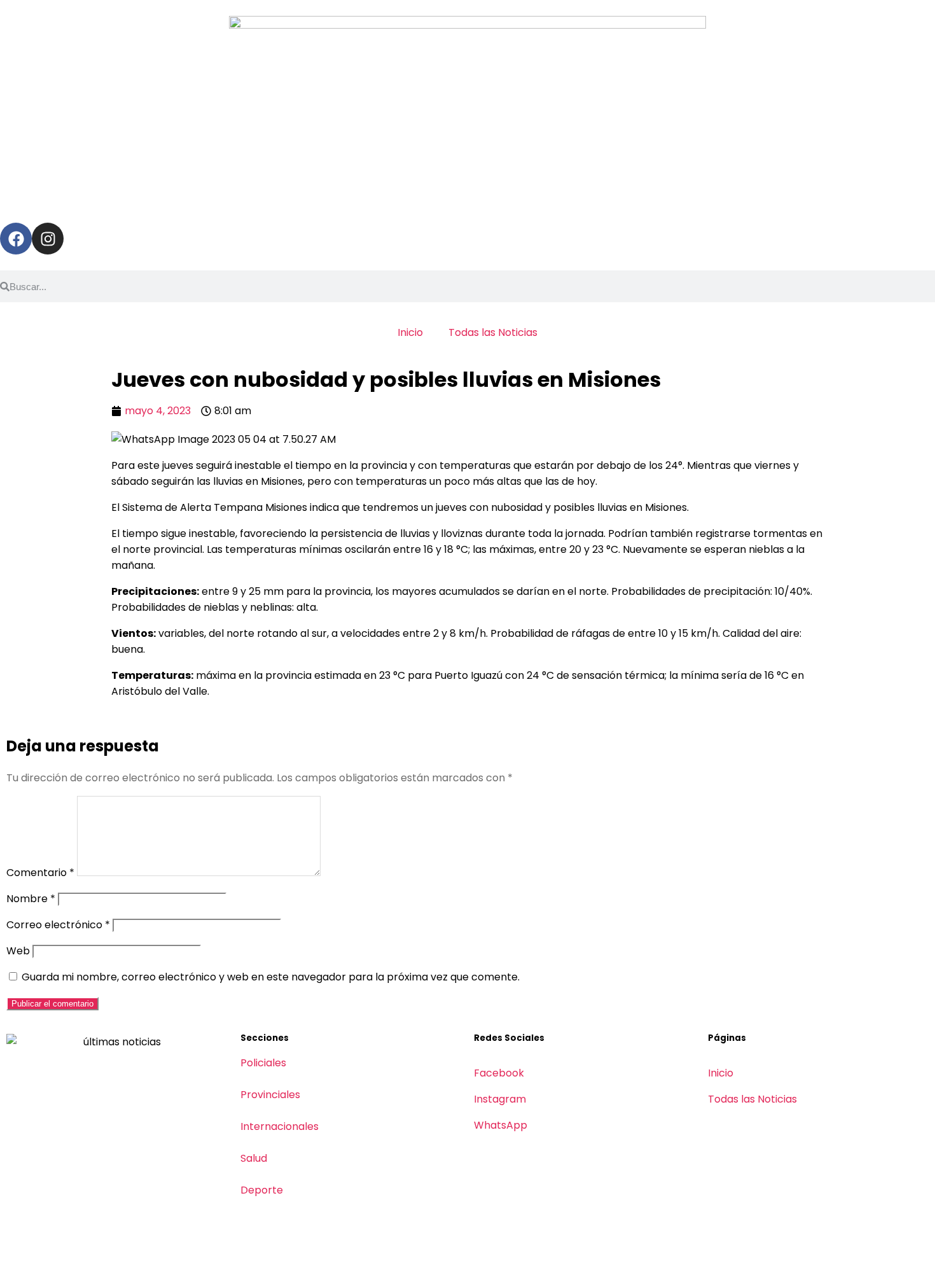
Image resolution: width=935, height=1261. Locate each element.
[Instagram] (48, 238)
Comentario (40, 872)
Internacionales (279, 1126)
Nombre (30, 898)
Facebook (499, 1073)
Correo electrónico (58, 924)
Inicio (410, 332)
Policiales (263, 1062)
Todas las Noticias (492, 332)
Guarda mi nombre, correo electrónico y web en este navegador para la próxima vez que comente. (271, 977)
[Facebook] (16, 238)
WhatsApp (500, 1125)
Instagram (500, 1099)
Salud (253, 1158)
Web (18, 951)
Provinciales (270, 1094)
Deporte (261, 1190)
